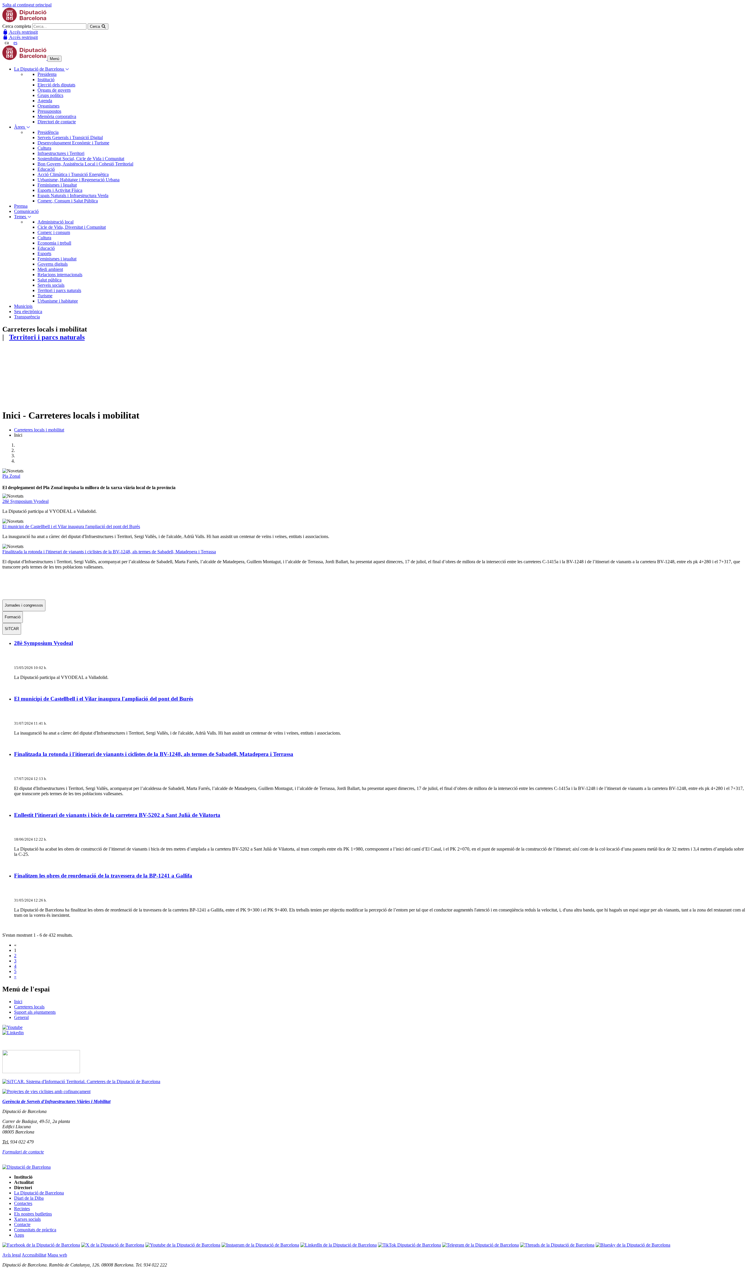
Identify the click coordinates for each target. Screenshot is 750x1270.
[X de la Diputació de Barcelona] (112, 1244)
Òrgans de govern (54, 90)
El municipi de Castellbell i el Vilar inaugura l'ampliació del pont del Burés (71, 526)
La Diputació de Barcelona (39, 68)
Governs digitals (53, 264)
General (21, 1017)
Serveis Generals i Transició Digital (70, 137)
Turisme (45, 295)
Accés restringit (23, 32)
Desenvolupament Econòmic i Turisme (73, 142)
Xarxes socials (27, 1219)
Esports (44, 253)
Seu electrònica (28, 311)
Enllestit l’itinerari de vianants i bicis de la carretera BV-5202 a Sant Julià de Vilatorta (117, 815)
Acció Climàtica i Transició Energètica (73, 174)
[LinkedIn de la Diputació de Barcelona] (338, 1244)
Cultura (44, 148)
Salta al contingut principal (27, 4)
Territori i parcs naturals (59, 290)
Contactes (23, 1203)
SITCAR (12, 629)
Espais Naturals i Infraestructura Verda (73, 195)
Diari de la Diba (29, 1198)
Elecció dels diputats (56, 84)
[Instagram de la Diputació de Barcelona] (260, 1244)
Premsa (21, 206)
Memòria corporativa (57, 116)
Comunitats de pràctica (35, 1229)
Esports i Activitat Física (60, 190)
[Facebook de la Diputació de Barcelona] (41, 1244)
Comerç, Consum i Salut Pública (68, 200)
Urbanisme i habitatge (58, 300)
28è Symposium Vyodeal (25, 501)
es (15, 42)
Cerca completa (16, 26)
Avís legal (11, 1254)
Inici (18, 1001)
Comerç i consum (54, 232)
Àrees (20, 126)
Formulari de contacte (23, 1151)
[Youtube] (12, 1027)
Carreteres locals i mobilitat (39, 429)
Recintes (22, 1208)
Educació (46, 169)
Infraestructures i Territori (61, 153)
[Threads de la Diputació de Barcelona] (557, 1244)
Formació (13, 617)
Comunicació (26, 211)
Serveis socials (51, 285)
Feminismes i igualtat (57, 258)
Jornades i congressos (24, 605)
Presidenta (47, 74)
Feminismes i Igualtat (57, 184)
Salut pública (50, 279)
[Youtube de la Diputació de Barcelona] (182, 1244)
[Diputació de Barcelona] (24, 20)
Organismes (48, 105)
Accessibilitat (34, 1254)
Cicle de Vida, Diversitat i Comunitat (72, 227)
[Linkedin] (13, 1032)
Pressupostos (49, 111)
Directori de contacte (57, 121)
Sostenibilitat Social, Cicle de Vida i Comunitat (81, 158)
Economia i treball (54, 242)
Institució (46, 79)
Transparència (27, 316)
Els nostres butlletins (33, 1213)
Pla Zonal (11, 476)
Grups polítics (50, 95)
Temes (20, 216)
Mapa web (57, 1254)
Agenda (45, 100)
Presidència (48, 132)
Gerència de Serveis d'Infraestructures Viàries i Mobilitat (56, 1101)
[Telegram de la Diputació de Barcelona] (480, 1244)
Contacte (22, 1224)
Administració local (56, 221)
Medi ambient (50, 269)
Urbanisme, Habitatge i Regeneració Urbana (79, 179)
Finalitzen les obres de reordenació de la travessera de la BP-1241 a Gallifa (103, 876)
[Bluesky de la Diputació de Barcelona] (633, 1244)
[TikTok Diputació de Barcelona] (409, 1244)
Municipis (23, 306)
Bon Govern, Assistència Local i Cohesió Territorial (85, 163)
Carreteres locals (29, 1006)
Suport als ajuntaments (35, 1012)
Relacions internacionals (60, 274)
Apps (19, 1235)
